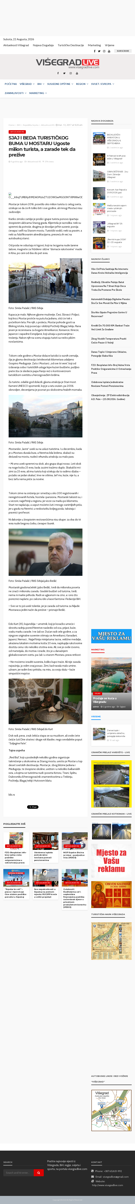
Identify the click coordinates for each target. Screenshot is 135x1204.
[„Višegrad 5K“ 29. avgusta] (99, 227)
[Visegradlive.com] (67, 63)
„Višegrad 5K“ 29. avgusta (115, 225)
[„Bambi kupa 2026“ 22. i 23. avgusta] (99, 243)
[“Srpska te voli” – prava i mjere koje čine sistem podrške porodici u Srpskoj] (16, 878)
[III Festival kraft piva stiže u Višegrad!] (99, 159)
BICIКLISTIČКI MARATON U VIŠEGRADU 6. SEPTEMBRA (114, 139)
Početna (11, 84)
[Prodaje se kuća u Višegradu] (111, 684)
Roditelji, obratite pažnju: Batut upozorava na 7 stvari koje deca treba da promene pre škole (108, 286)
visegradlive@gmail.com (116, 1176)
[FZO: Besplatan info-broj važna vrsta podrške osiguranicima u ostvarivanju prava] (16, 841)
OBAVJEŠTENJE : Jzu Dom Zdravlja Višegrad (117, 174)
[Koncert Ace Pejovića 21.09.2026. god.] (99, 193)
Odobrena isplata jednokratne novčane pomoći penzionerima (43, 856)
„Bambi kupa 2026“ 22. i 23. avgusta (116, 240)
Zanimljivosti (14, 93)
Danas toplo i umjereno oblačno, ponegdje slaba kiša (116, 733)
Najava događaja (43, 45)
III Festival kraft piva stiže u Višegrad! (116, 157)
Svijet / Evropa (101, 84)
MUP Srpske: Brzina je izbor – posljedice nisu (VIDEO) (73, 855)
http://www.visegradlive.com (107, 1185)
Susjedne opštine (58, 84)
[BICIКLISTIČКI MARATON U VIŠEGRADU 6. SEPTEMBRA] (99, 138)
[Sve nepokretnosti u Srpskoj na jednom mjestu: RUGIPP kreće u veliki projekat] (46, 878)
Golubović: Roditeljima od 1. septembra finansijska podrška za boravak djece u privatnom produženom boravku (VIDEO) (74, 898)
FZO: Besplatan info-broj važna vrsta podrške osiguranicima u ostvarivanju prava (15, 857)
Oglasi (97, 693)
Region (80, 84)
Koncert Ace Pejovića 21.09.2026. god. (117, 191)
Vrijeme (109, 45)
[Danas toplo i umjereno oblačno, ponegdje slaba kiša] (99, 734)
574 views (49, 161)
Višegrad (26, 84)
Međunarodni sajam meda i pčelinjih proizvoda (117, 208)
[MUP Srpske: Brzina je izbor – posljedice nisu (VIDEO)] (75, 841)
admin (96, 706)
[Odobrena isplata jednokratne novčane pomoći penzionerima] (46, 841)
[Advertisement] (31, 17)
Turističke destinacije (71, 45)
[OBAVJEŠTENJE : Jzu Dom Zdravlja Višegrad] (99, 175)
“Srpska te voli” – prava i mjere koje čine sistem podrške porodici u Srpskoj (15, 893)
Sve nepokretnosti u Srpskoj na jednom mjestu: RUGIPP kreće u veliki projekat (45, 893)
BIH (39, 84)
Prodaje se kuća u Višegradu (105, 700)
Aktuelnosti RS (17, 132)
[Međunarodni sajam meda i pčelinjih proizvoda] (99, 209)
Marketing (94, 45)
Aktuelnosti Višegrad (16, 45)
